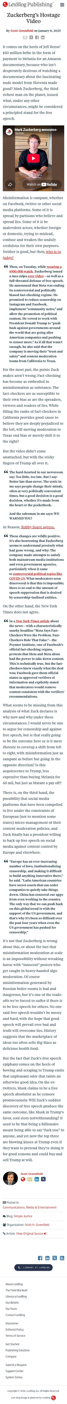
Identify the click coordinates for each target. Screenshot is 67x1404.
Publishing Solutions (18, 1350)
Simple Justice (23, 1216)
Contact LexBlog (15, 1315)
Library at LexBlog (16, 1296)
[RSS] (62, 1258)
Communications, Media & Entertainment (30, 1207)
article (33, 621)
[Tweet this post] (31, 37)
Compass (11, 1356)
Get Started (12, 1344)
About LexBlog (14, 1284)
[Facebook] (40, 1258)
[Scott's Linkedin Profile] (37, 1179)
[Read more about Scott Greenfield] (23, 1179)
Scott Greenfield (22, 31)
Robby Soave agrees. (38, 527)
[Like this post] (37, 37)
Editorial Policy (15, 1329)
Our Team (11, 1309)
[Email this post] (25, 37)
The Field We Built (16, 1290)
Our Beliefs (12, 1303)
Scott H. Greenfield (37, 1225)
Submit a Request (16, 1365)
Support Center (14, 1371)
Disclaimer (12, 1323)
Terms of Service (15, 1336)
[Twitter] (54, 1257)
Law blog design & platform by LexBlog (31, 1397)
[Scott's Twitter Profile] (43, 1179)
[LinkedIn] (47, 1258)
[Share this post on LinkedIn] (42, 37)
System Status (14, 1377)
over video (36, 276)
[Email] (29, 1179)
